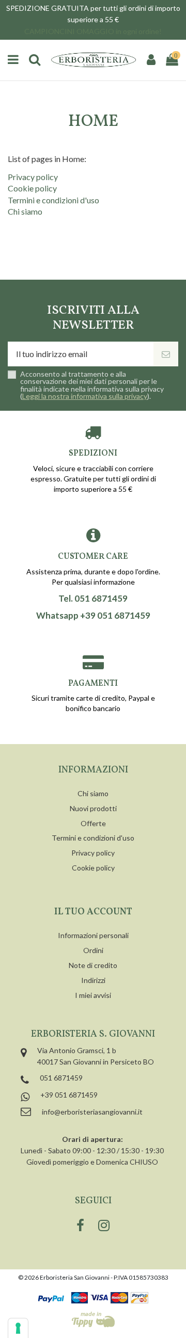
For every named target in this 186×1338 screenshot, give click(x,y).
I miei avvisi (93, 995)
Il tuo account (93, 912)
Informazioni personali (93, 935)
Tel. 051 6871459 (93, 598)
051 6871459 (61, 1077)
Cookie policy (32, 188)
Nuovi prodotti (93, 808)
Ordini (93, 950)
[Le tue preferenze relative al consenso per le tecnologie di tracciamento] (18, 1328)
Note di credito (93, 965)
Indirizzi (93, 980)
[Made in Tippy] (93, 1319)
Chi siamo (25, 211)
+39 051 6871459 (69, 1094)
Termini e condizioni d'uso (53, 200)
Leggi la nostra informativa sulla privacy (84, 396)
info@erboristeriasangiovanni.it (92, 1111)
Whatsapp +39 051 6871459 (93, 615)
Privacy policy (33, 177)
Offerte (93, 823)
